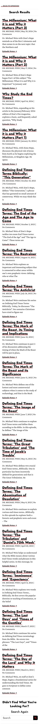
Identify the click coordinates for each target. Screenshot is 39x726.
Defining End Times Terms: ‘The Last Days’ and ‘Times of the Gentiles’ (17, 617)
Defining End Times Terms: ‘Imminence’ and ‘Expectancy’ (17, 575)
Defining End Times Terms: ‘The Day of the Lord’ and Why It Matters (18, 661)
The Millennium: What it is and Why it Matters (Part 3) (19, 24)
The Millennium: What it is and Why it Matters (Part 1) (19, 134)
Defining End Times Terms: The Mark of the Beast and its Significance (17, 368)
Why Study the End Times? (17, 96)
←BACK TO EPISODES (10, 6)
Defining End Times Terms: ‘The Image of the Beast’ (18, 407)
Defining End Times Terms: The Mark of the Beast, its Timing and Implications (18, 328)
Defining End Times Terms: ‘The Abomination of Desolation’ (17, 493)
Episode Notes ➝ (9, 51)
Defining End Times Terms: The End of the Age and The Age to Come (19, 215)
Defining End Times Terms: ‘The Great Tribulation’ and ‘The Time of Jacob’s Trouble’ (18, 448)
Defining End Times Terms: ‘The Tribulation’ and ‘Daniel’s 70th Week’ (18, 537)
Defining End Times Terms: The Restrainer (19, 252)
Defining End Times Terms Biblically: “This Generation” (17, 173)
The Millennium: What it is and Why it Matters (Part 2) (19, 61)
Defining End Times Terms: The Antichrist (18, 288)
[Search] (35, 718)
